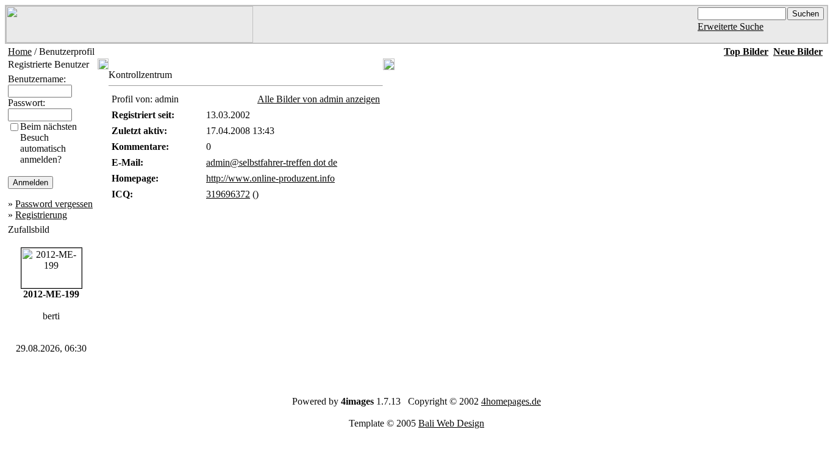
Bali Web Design (451, 423)
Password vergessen (54, 204)
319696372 (228, 194)
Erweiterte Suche (730, 26)
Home (20, 51)
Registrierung (41, 215)
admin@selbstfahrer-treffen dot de (271, 162)
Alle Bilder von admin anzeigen (318, 99)
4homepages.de (511, 401)
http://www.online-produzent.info (270, 178)
